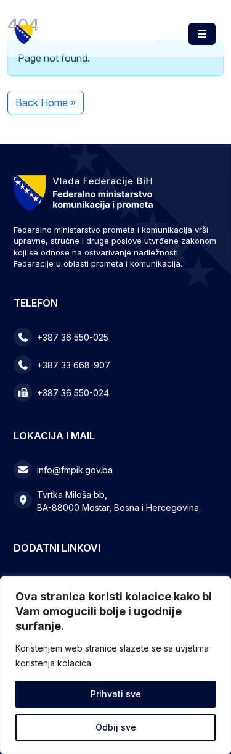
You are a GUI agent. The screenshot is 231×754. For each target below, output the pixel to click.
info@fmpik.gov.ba (75, 470)
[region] (115, 665)
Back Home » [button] (45, 102)
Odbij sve (115, 727)
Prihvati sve (116, 694)
